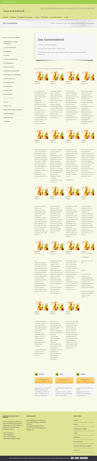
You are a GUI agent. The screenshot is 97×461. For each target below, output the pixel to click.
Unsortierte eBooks (56, 17)
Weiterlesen (84, 458)
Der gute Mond (8, 90)
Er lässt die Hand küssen (11, 59)
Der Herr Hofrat (8, 86)
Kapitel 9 (83, 196)
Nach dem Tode (8, 117)
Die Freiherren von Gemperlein (12, 74)
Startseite (53, 23)
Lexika (37, 17)
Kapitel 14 (52, 81)
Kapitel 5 (83, 140)
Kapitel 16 (84, 81)
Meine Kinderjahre (9, 113)
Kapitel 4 (68, 312)
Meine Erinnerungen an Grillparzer (13, 109)
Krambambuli (7, 51)
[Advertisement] (57, 367)
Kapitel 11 (52, 251)
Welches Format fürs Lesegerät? (82, 446)
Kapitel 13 (37, 81)
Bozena (6, 102)
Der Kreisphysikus (9, 82)
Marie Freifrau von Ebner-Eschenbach (76, 23)
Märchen (5, 17)
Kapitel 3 (52, 312)
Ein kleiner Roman (9, 67)
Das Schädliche (8, 94)
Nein (77, 458)
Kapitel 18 (52, 140)
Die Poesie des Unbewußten (12, 71)
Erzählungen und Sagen (25, 17)
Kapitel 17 (37, 140)
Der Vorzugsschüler (9, 78)
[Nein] (95, 458)
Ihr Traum (6, 55)
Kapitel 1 (83, 251)
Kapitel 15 (68, 81)
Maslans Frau (7, 106)
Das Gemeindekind (9, 98)
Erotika (66, 17)
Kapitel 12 (68, 251)
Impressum (77, 450)
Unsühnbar (7, 121)
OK (72, 458)
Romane (13, 17)
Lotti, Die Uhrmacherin (10, 47)
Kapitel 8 (68, 196)
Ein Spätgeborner (8, 63)
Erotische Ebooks (78, 441)
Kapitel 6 (37, 196)
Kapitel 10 (37, 251)
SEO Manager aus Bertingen (38, 422)
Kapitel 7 (52, 196)
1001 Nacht (44, 17)
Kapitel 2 (37, 312)
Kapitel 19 (68, 140)
